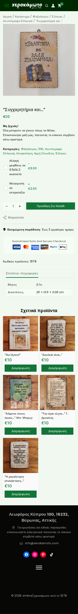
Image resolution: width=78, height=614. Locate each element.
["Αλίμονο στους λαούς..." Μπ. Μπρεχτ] (20, 392)
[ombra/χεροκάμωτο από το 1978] (27, 6)
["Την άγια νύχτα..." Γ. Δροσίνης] (57, 392)
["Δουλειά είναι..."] (57, 333)
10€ (40, 149)
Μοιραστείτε (16, 217)
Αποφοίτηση (24, 153)
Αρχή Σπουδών (44, 153)
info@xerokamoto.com (42, 543)
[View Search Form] (45, 5)
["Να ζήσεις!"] (20, 333)
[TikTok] (52, 555)
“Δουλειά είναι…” (52, 355)
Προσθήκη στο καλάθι (51, 206)
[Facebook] (26, 555)
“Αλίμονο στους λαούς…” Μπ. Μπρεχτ (19, 416)
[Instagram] (35, 555)
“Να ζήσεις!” (13, 355)
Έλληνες (60, 153)
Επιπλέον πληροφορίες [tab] (22, 273)
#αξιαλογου (29, 149)
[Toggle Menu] (39, 567)
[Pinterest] (43, 555)
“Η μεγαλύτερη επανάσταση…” (14, 479)
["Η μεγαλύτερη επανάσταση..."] (20, 455)
